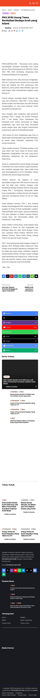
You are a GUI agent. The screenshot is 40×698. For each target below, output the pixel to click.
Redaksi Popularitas (11, 386)
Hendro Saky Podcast (9, 695)
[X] (8, 570)
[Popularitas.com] (8, 3)
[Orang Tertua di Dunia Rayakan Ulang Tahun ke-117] (5, 403)
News (10, 10)
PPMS (4, 620)
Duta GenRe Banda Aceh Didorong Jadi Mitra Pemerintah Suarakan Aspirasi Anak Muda (19, 382)
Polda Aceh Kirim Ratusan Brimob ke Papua (22, 588)
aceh (4, 267)
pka (8, 267)
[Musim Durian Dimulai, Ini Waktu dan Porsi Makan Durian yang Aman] (5, 394)
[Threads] (31, 570)
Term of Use (32, 695)
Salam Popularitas (26, 620)
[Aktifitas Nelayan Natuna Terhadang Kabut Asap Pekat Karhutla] (5, 421)
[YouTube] (15, 570)
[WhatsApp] (19, 570)
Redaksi (8, 28)
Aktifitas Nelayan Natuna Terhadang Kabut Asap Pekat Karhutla (22, 421)
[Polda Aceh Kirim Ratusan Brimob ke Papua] (5, 587)
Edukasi (16, 10)
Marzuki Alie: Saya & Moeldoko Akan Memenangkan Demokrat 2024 (22, 606)
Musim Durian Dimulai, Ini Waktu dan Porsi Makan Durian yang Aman (22, 395)
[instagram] (11, 570)
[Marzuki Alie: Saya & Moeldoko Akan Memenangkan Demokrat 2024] (5, 605)
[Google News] (35, 570)
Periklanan (19, 693)
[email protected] (9, 559)
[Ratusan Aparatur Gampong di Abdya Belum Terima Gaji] (5, 596)
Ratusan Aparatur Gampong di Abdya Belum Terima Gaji (22, 597)
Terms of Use (24, 623)
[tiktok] (27, 570)
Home (4, 10)
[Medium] (4, 574)
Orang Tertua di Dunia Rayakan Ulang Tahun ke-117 (22, 404)
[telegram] (23, 570)
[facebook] (4, 570)
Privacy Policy (6, 623)
